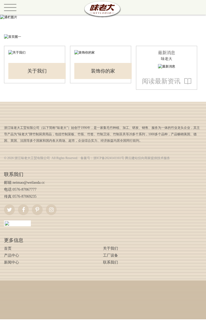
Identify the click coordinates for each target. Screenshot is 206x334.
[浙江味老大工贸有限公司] (103, 2)
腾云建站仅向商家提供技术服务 (147, 158)
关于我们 (37, 71)
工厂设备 (110, 255)
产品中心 (11, 255)
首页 (8, 248)
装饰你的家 (103, 71)
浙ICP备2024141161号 (108, 158)
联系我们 (110, 262)
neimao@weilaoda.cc (29, 183)
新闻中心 (11, 262)
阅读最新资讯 (161, 81)
